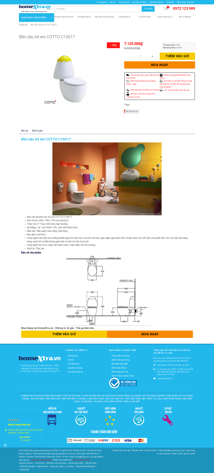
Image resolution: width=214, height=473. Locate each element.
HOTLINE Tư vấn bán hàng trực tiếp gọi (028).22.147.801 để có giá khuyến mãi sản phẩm (176, 84)
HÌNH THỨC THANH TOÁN (123, 376)
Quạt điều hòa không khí (85, 466)
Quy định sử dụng (139, 2)
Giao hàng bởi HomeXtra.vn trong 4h (144, 90)
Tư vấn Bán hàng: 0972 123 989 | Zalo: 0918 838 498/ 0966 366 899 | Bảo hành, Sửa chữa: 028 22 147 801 (175, 372)
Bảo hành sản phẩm (120, 364)
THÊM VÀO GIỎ (177, 56)
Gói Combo (39, 463)
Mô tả (24, 130)
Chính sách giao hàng (121, 360)
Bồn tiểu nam (91, 463)
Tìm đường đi (123, 2)
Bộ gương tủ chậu (76, 463)
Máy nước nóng (57, 466)
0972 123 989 (184, 8)
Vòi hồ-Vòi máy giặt (27, 466)
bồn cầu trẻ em (132, 111)
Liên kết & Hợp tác (156, 2)
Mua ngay (159, 65)
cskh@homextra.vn (165, 378)
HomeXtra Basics (26, 463)
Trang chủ (23, 25)
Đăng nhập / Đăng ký (185, 2)
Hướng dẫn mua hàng (121, 356)
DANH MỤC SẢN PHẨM (33, 17)
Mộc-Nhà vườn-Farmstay (56, 463)
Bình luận (37, 130)
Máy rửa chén (42, 466)
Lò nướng (69, 466)
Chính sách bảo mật (120, 372)
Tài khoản (170, 2)
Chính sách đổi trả (119, 368)
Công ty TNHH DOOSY (81, 460)
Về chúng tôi (102, 2)
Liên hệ (112, 2)
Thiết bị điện (24, 470)
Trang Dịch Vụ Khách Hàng (41, 460)
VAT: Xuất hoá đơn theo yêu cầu (176, 90)
